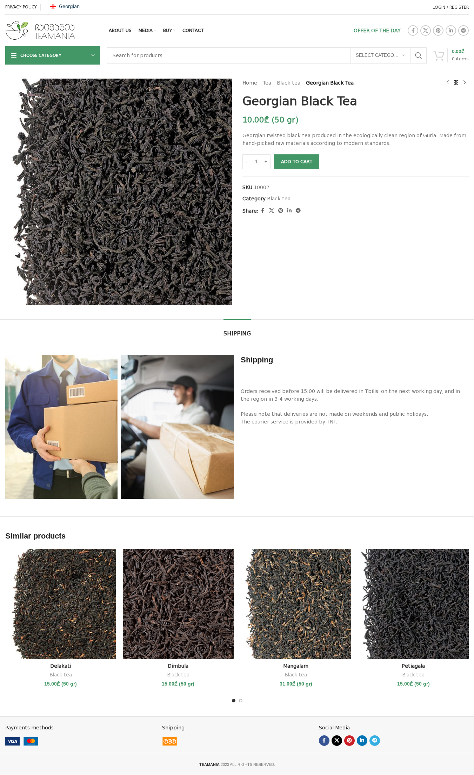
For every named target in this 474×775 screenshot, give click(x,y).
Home (249, 83)
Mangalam (295, 666)
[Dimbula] (178, 604)
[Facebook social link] (413, 30)
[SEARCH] (418, 55)
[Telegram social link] (463, 30)
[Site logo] (40, 30)
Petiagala (413, 666)
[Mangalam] (296, 604)
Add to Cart (296, 161)
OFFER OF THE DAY (377, 30)
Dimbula (178, 666)
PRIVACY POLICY (21, 7)
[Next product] (464, 83)
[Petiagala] (413, 604)
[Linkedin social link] (451, 30)
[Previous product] (447, 83)
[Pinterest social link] (438, 30)
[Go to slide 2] (240, 700)
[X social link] (425, 30)
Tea (267, 83)
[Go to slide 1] (233, 700)
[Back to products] (456, 83)
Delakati (60, 666)
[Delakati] (60, 604)
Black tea (288, 83)
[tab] (237, 330)
